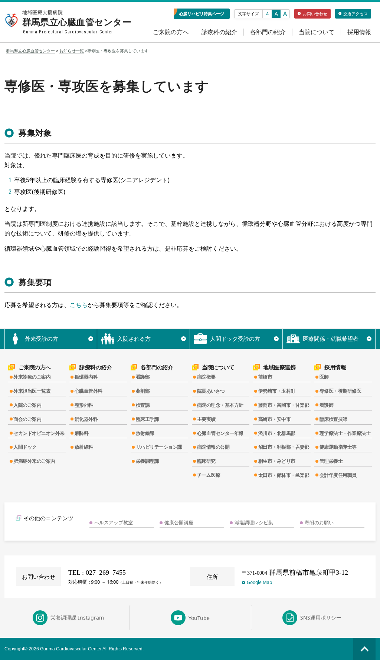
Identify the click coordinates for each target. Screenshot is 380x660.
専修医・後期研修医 (340, 390)
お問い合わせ (315, 13)
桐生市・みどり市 (276, 461)
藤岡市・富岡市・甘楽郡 (283, 405)
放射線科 (84, 446)
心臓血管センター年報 (220, 433)
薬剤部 (143, 390)
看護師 (327, 405)
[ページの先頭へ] (364, 649)
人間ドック (25, 446)
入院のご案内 (27, 405)
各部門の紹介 (268, 32)
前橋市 (265, 376)
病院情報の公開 (213, 446)
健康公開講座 (178, 522)
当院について (316, 32)
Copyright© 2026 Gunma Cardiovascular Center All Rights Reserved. (74, 648)
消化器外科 (86, 419)
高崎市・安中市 (274, 419)
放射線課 (145, 433)
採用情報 (359, 32)
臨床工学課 (147, 419)
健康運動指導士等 (338, 446)
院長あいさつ (211, 390)
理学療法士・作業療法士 (345, 433)
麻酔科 (82, 433)
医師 (324, 376)
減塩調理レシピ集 (254, 522)
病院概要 (206, 376)
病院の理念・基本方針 (220, 405)
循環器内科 (86, 376)
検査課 (143, 405)
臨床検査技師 (333, 419)
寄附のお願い (319, 522)
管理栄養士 (331, 461)
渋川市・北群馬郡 (276, 433)
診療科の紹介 (219, 32)
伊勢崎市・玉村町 (276, 390)
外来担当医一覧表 (31, 390)
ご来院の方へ (171, 32)
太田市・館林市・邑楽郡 (283, 475)
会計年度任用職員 (338, 475)
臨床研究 (206, 461)
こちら (79, 305)
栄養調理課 (147, 461)
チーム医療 (208, 475)
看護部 (143, 376)
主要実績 (206, 419)
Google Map (259, 582)
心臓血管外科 (88, 390)
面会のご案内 (27, 419)
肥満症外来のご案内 (34, 461)
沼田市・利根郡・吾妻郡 (283, 446)
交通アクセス (355, 13)
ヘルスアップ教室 (113, 522)
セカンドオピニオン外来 (39, 433)
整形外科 (84, 405)
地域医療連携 (279, 367)
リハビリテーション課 (159, 446)
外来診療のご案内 (31, 376)
